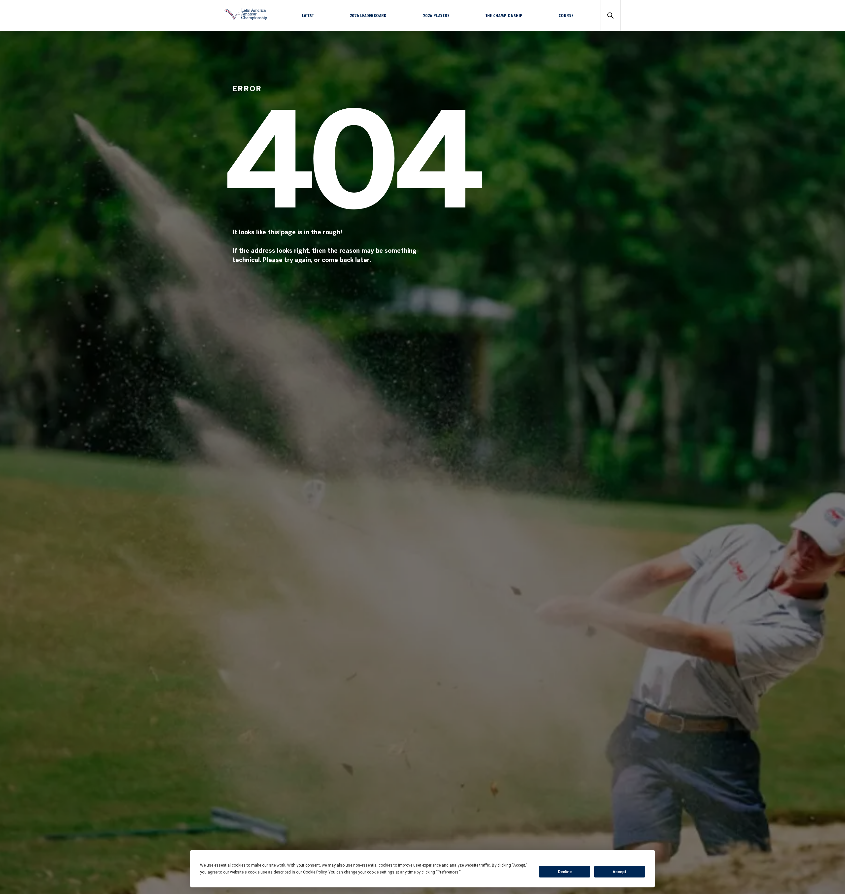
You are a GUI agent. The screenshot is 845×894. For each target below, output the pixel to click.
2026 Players (436, 15)
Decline (565, 872)
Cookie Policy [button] (314, 872)
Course (565, 15)
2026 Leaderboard (368, 15)
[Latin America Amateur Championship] (245, 18)
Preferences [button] (448, 872)
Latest (308, 15)
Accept (619, 872)
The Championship (504, 15)
